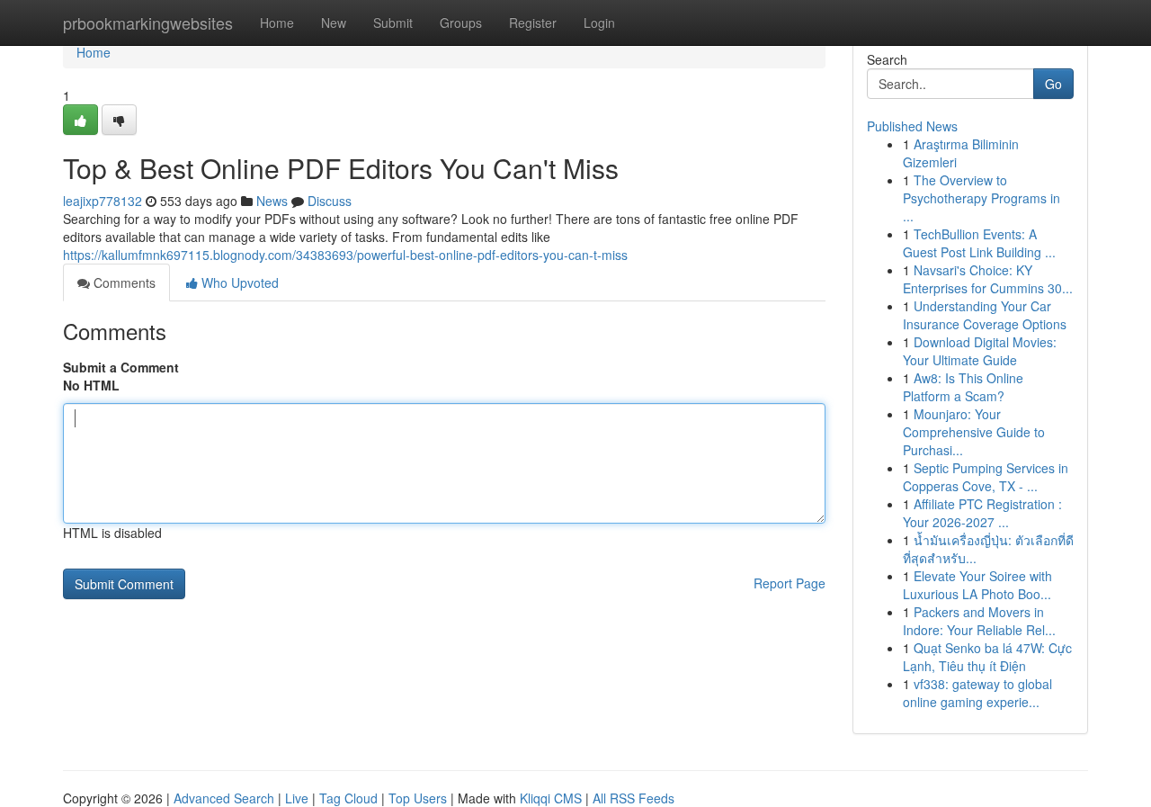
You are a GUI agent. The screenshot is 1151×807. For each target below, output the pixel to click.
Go (1053, 84)
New (333, 22)
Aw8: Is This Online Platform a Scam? (963, 387)
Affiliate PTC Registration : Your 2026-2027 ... (982, 513)
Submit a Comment (121, 367)
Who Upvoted (238, 282)
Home (277, 22)
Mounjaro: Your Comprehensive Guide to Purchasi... (974, 432)
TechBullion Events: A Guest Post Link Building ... (979, 243)
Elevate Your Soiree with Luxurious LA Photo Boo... (977, 585)
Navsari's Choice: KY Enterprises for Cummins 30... (988, 279)
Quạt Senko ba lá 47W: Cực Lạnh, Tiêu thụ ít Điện (987, 657)
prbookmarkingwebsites (148, 22)
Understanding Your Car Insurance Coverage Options (984, 315)
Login (599, 22)
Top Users (417, 798)
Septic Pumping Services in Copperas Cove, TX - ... (985, 477)
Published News (912, 126)
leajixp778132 (102, 201)
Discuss (330, 201)
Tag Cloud (348, 798)
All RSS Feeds (633, 798)
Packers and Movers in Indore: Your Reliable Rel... (979, 621)
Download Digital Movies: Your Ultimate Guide (980, 351)
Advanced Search (224, 798)
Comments (123, 282)
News (272, 201)
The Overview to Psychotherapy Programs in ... (981, 198)
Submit (393, 22)
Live (296, 798)
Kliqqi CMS (551, 798)
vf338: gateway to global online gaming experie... (977, 693)
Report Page (789, 583)
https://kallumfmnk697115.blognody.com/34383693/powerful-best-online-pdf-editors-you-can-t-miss (345, 255)
